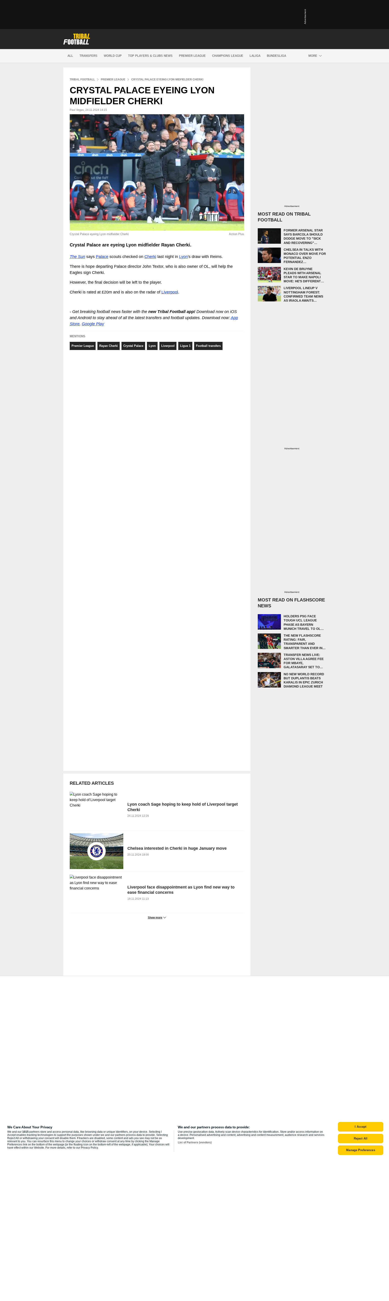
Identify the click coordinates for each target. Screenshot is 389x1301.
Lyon (183, 256)
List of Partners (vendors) (195, 1142)
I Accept (360, 1126)
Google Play (93, 324)
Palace (102, 256)
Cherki (150, 256)
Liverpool (169, 292)
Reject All (360, 1138)
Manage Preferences (360, 1150)
